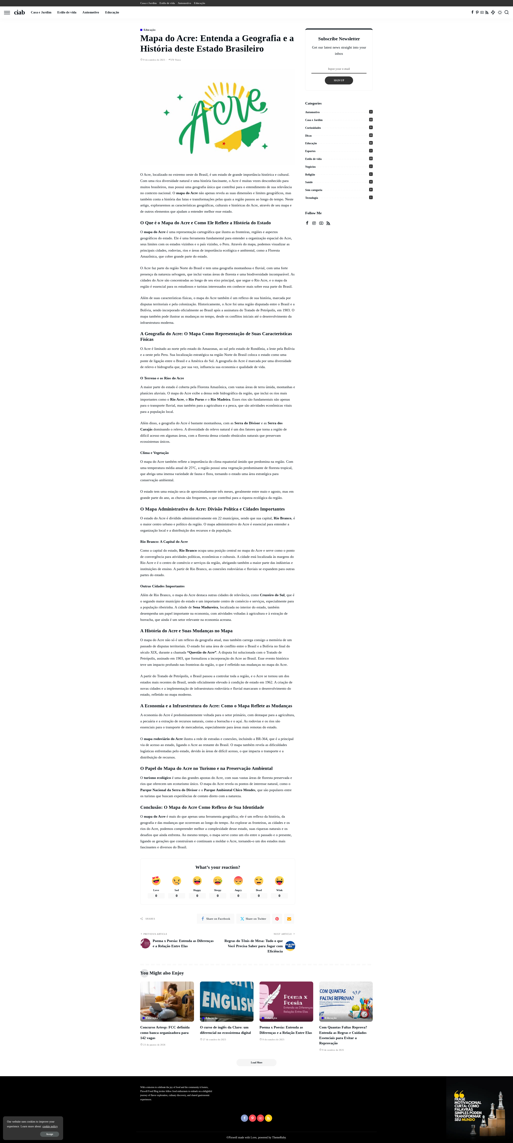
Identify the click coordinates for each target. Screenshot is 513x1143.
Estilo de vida (313, 158)
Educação (150, 29)
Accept (49, 1134)
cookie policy (50, 1126)
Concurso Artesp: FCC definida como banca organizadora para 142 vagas (165, 1032)
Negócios (310, 166)
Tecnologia (311, 197)
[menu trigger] (9, 12)
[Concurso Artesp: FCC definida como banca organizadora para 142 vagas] (167, 1002)
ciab (19, 12)
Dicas (308, 135)
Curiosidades (313, 127)
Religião (310, 174)
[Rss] (487, 12)
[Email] (289, 919)
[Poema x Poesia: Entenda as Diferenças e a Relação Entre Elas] (286, 1002)
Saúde (309, 182)
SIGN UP (339, 80)
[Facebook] (472, 12)
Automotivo (312, 112)
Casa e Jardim (314, 120)
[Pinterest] (477, 12)
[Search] (506, 12)
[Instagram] (314, 223)
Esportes (310, 151)
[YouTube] (482, 12)
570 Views (176, 60)
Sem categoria (313, 190)
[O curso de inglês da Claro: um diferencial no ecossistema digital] (227, 1002)
